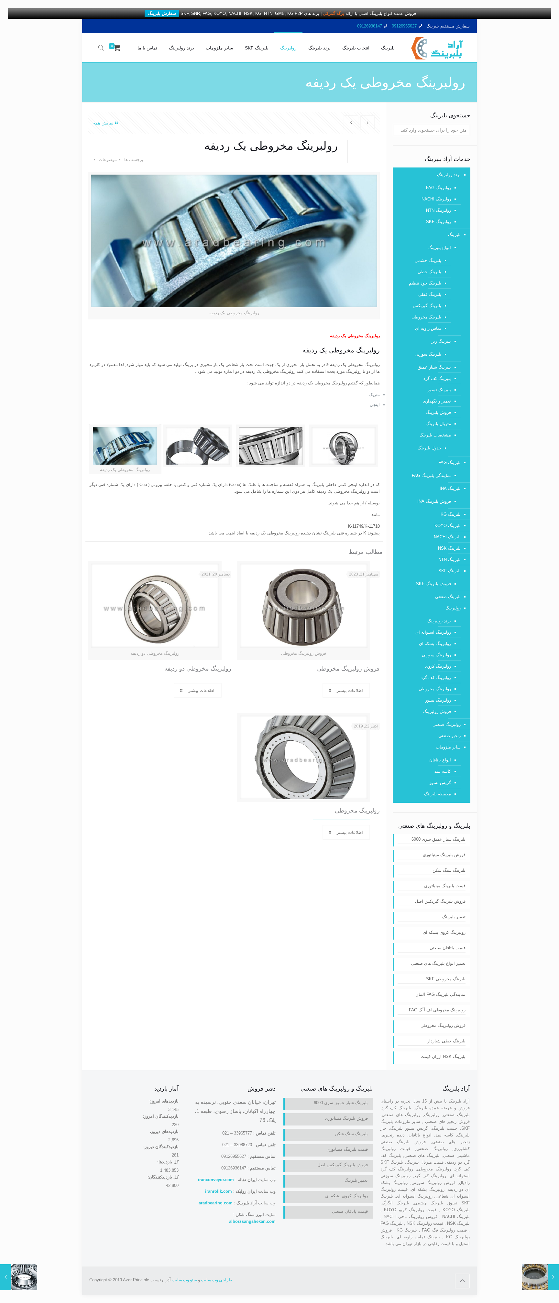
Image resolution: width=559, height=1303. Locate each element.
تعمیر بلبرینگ (454, 916)
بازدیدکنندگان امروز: (160, 1116)
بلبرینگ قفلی (429, 294)
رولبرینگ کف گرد (436, 677)
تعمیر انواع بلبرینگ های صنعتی (438, 963)
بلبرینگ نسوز (439, 389)
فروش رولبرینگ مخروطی (348, 668)
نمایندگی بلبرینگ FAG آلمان (440, 994)
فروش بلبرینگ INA (434, 501)
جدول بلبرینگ (429, 448)
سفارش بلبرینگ (162, 13)
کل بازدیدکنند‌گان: (162, 1177)
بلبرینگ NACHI (447, 536)
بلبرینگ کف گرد (437, 378)
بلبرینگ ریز (441, 341)
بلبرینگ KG (451, 514)
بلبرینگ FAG (449, 462)
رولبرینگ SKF (438, 221)
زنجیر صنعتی (449, 735)
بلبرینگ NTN (449, 559)
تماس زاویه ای (428, 328)
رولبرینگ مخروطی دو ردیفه (197, 668)
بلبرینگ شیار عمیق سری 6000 (438, 839)
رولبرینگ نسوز (438, 700)
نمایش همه (103, 123)
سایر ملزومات (448, 747)
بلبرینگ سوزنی (428, 354)
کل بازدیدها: (167, 1161)
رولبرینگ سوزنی (436, 654)
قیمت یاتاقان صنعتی (448, 947)
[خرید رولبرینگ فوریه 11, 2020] (18, 1277)
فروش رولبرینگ (437, 711)
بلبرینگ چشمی (428, 260)
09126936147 (369, 26)
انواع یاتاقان (440, 760)
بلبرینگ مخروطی (426, 317)
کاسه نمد (442, 771)
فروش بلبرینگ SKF (433, 583)
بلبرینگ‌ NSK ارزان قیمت (443, 1056)
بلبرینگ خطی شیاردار (446, 1041)
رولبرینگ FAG (438, 187)
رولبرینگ (453, 608)
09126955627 (404, 26)
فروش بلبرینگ (438, 412)
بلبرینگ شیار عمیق (434, 367)
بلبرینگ (454, 234)
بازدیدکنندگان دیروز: (160, 1146)
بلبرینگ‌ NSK (449, 548)
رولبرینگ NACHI (436, 199)
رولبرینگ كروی (438, 666)
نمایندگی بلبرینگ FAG (431, 475)
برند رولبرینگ (449, 174)
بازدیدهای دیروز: (163, 1131)
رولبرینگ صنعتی (447, 724)
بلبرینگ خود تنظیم (425, 283)
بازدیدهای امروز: (163, 1101)
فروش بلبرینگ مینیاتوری (444, 854)
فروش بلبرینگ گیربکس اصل (440, 901)
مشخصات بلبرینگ (435, 435)
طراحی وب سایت (216, 1279)
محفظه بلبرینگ (437, 793)
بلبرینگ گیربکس (427, 305)
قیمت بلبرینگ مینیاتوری (445, 885)
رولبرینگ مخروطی (357, 810)
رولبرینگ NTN (438, 210)
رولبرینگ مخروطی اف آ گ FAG (437, 1009)
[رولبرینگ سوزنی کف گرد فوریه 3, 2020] (540, 1277)
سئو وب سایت (184, 1279)
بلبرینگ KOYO (447, 525)
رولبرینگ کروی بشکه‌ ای (444, 932)
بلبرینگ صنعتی (448, 596)
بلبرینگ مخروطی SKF (446, 978)
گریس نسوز (440, 782)
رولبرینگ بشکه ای (435, 643)
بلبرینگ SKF (449, 570)
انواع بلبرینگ (439, 247)
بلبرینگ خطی (429, 271)
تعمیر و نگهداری (437, 401)
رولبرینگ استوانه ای (433, 632)
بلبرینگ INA (450, 488)
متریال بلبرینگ (438, 423)
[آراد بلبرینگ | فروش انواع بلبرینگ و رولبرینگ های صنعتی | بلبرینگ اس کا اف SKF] (437, 47)
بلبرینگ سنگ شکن (449, 870)
